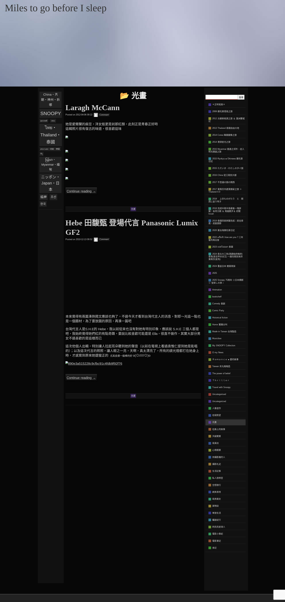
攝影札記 (216, 464)
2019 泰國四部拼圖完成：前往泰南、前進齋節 (225, 222)
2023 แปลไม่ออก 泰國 (222, 247)
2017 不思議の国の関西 (223, 182)
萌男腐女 (216, 499)
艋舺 (43, 197)
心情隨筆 (216, 450)
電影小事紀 (217, 533)
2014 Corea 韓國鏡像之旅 (224, 135)
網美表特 (216, 492)
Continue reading (81, 191)
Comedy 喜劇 (218, 303)
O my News (217, 352)
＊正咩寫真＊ (218, 104)
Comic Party (218, 310)
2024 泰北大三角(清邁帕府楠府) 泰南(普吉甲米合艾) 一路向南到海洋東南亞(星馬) (225, 257)
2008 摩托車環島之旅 (222, 111)
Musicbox (217, 338)
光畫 (214, 422)
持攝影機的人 (218, 457)
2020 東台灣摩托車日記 (223, 230)
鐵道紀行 (216, 520)
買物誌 (215, 506)
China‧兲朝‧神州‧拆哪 (50, 99)
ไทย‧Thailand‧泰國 (50, 134)
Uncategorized (219, 401)
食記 (214, 548)
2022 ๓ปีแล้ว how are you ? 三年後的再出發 (225, 238)
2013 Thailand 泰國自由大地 (225, 128)
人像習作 (216, 408)
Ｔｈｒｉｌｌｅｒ (220, 380)
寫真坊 (215, 443)
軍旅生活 (216, 513)
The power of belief (221, 373)
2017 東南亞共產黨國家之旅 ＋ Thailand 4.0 (225, 190)
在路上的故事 (218, 429)
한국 (43, 204)
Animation (217, 289)
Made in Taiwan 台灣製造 (224, 331)
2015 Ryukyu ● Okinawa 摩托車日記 (225, 160)
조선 (53, 197)
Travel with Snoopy (221, 387)
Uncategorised (219, 394)
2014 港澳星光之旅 (221, 142)
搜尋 (241, 97)
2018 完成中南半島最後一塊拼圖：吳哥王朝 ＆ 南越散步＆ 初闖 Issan (224, 211)
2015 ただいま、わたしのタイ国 (227, 168)
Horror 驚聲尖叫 (219, 324)
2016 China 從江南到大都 (224, 175)
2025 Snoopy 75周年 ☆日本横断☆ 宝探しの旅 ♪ (225, 281)
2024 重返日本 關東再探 (223, 266)
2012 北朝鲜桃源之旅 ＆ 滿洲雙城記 (226, 120)
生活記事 (216, 471)
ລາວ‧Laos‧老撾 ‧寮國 (50, 149)
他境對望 (216, 415)
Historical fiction (220, 317)
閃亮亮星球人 (218, 527)
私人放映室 (217, 478)
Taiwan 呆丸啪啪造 (221, 366)
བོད (41, 154)
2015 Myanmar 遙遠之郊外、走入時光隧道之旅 (226, 150)
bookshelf (217, 296)
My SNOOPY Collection (223, 345)
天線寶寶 (216, 436)
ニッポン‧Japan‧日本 (50, 183)
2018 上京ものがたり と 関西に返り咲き (225, 200)
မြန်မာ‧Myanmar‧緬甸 (50, 164)
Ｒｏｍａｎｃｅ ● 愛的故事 (225, 359)
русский (43, 121)
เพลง (53, 121)
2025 (214, 273)
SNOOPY (50, 113)
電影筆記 (216, 541)
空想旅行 (216, 485)
